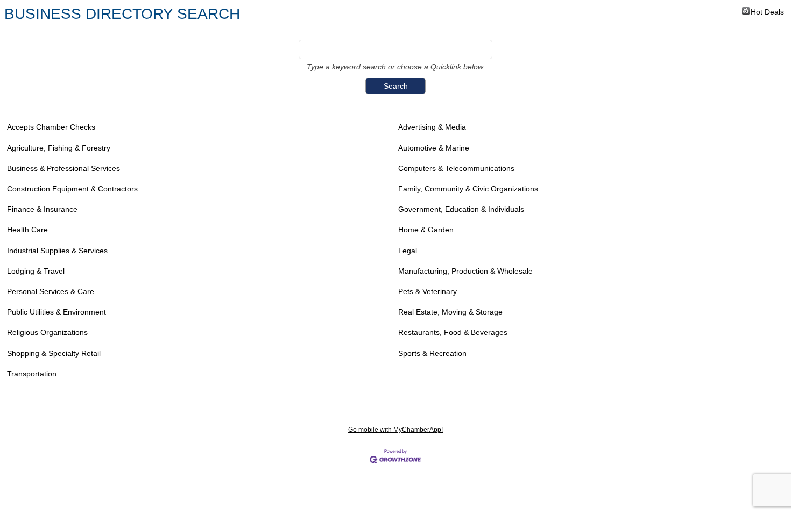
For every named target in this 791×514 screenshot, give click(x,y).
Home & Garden (426, 229)
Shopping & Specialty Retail (54, 353)
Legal (407, 250)
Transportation (31, 373)
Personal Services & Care (50, 291)
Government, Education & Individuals (461, 209)
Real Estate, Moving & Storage (450, 312)
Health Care (27, 229)
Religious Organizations (47, 332)
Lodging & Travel (36, 271)
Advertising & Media (432, 127)
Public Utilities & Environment (56, 312)
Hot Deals (767, 11)
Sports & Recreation (432, 353)
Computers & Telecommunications (456, 168)
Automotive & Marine (433, 148)
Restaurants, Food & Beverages (452, 332)
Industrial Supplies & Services (57, 250)
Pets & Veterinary (427, 291)
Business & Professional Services (63, 168)
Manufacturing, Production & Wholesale (465, 271)
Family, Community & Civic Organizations (468, 188)
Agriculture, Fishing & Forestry (58, 148)
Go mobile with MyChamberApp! (395, 429)
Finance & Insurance (42, 209)
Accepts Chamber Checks (51, 127)
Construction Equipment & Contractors (72, 188)
